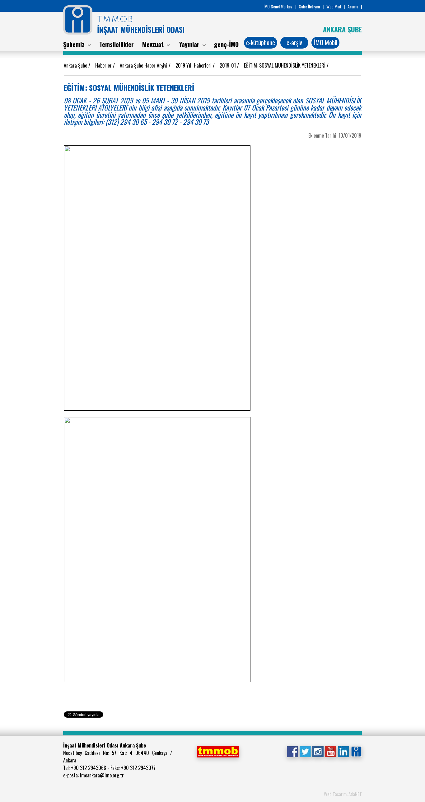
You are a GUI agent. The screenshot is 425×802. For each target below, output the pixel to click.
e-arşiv (294, 42)
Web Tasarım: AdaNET (343, 793)
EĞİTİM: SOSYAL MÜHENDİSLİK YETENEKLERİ (285, 65)
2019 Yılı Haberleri (194, 65)
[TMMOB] (218, 751)
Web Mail (333, 6)
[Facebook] (292, 751)
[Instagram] (318, 751)
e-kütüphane (260, 42)
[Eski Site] (356, 751)
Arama (353, 6)
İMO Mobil (325, 42)
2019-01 (228, 65)
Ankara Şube (76, 65)
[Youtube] (330, 751)
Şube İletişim (309, 6)
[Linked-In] (343, 751)
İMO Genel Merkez (278, 6)
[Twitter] (305, 751)
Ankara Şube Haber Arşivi (144, 65)
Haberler (104, 65)
